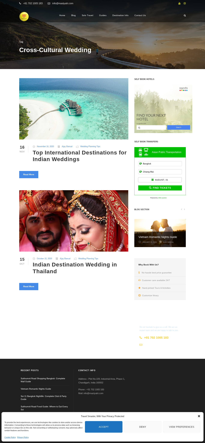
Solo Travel (87, 15)
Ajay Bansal (67, 146)
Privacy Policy (23, 437)
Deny (142, 427)
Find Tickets (162, 188)
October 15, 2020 (44, 258)
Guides (102, 15)
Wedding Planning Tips (90, 146)
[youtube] (179, 3)
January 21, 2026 (149, 242)
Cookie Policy (10, 437)
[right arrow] (184, 209)
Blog (73, 15)
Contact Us (140, 15)
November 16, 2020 (45, 146)
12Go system (162, 198)
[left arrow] (181, 209)
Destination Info (120, 15)
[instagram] (185, 3)
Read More (28, 174)
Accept (104, 427)
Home (62, 15)
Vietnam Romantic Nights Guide (158, 237)
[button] (198, 416)
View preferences (181, 427)
